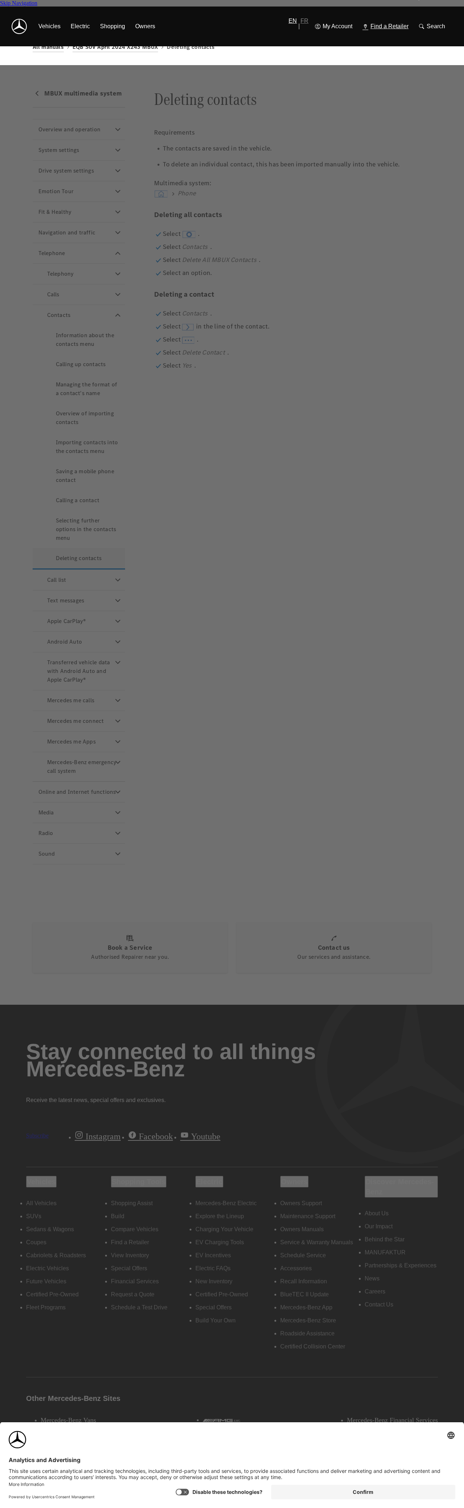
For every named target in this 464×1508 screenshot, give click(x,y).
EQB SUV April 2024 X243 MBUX (115, 47)
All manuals (48, 47)
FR (304, 21)
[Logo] (19, 26)
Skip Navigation (18, 3)
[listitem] (49, 26)
